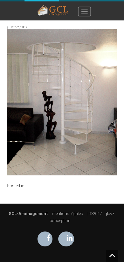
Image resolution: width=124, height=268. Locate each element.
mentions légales (67, 213)
